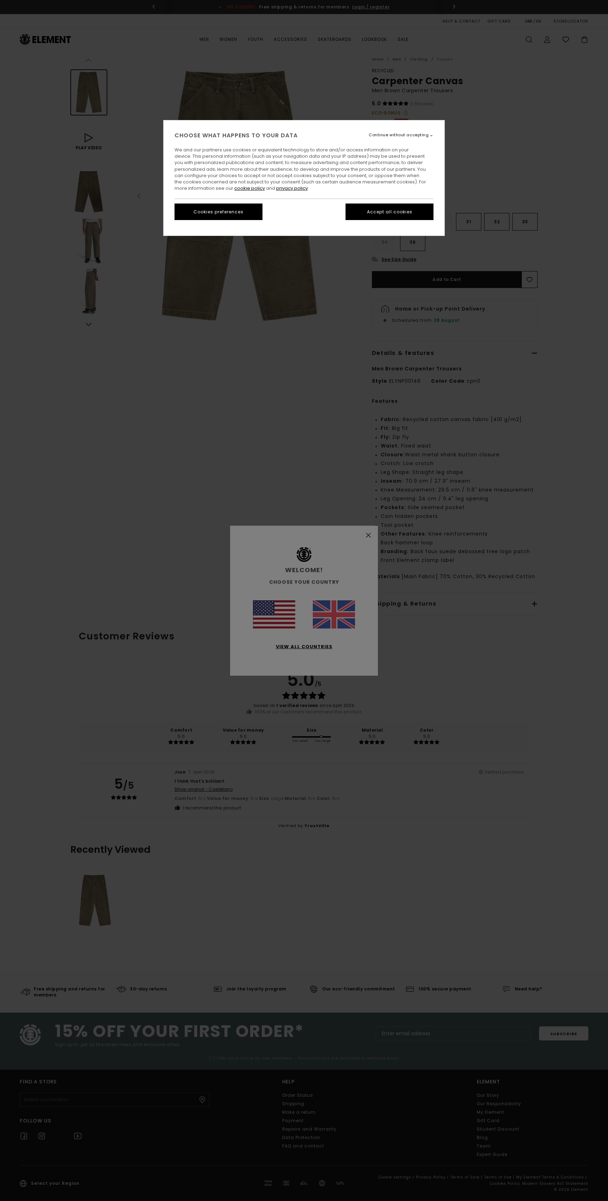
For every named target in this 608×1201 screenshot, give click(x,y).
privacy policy (292, 188)
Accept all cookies (389, 212)
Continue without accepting (399, 135)
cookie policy (249, 188)
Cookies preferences (218, 212)
